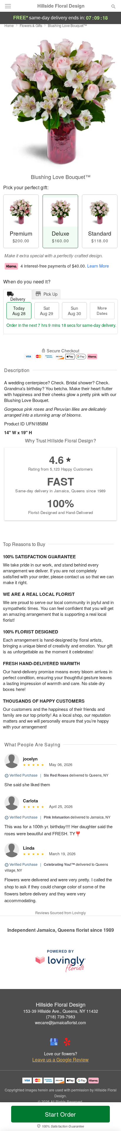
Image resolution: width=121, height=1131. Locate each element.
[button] (108, 1117)
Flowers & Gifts (31, 25)
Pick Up (50, 294)
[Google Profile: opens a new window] (54, 1042)
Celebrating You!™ (59, 864)
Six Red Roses (56, 775)
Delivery (17, 297)
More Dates (102, 310)
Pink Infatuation (57, 817)
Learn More (98, 266)
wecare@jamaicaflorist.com (60, 1022)
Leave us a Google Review (60, 1059)
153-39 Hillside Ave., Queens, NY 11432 (60, 1011)
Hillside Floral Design (61, 6)
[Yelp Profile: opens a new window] (67, 1042)
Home (9, 25)
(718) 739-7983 (60, 1017)
